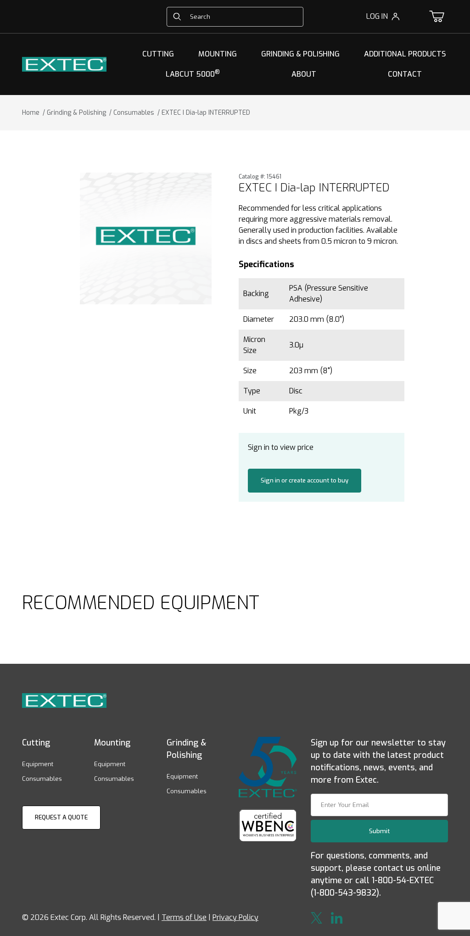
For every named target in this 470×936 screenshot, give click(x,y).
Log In (377, 16)
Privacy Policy (235, 917)
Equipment (37, 764)
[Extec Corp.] (64, 63)
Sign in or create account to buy (304, 480)
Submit (379, 831)
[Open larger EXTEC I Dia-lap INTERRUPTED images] (146, 238)
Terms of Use (184, 917)
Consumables (42, 779)
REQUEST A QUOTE (61, 817)
